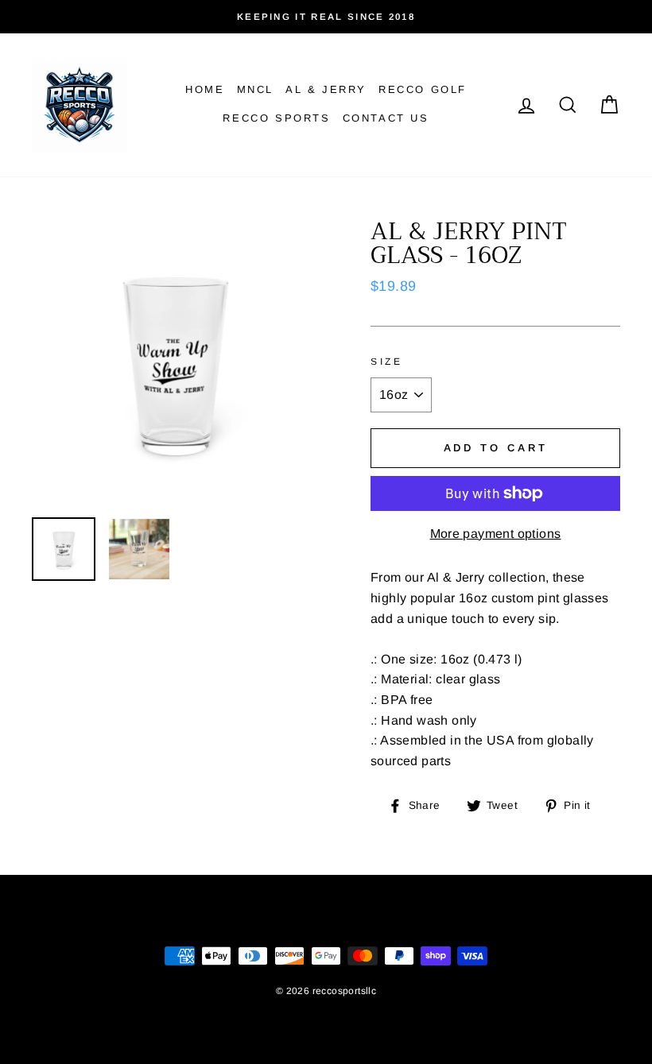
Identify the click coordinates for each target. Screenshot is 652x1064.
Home (204, 89)
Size (386, 361)
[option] (326, 16)
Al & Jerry (326, 89)
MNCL (255, 89)
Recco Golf (422, 89)
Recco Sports (276, 118)
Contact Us (386, 118)
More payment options (495, 533)
